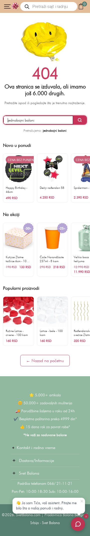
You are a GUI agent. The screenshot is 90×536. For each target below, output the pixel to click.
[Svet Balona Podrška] (78, 524)
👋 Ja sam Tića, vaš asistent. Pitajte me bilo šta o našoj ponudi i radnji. (46, 505)
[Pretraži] (79, 120)
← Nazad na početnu (45, 360)
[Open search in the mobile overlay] (49, 6)
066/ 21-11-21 (59, 483)
